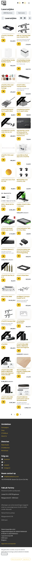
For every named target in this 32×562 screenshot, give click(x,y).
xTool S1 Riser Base (23, 275)
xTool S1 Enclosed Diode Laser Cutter (7, 229)
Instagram (7, 468)
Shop (2, 430)
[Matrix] (21, 18)
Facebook (7, 459)
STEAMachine (5, 448)
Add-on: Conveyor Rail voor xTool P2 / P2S (23, 36)
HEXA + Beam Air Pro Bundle (7, 205)
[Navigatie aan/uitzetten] (29, 3)
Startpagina (5, 427)
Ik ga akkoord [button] (26, 559)
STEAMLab (4, 433)
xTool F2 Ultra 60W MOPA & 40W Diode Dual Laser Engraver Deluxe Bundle (7, 372)
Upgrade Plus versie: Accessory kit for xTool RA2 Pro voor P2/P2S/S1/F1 (23, 133)
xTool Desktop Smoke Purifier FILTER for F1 (23, 61)
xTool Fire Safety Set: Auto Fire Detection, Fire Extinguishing (23, 251)
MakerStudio (5, 445)
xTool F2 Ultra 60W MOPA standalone (7, 397)
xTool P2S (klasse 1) (7, 249)
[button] (3, 40)
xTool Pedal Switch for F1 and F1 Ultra (7, 110)
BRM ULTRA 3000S (6, 296)
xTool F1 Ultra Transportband (21, 85)
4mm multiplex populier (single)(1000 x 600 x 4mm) (23, 371)
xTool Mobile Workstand (21, 322)
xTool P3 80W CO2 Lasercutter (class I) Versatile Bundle (23, 398)
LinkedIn (6, 465)
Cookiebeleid (4, 554)
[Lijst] (25, 18)
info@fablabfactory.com (11, 476)
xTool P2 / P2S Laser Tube (7, 155)
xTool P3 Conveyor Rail (8, 321)
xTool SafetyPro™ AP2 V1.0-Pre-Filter (23, 229)
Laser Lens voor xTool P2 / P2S (8, 180)
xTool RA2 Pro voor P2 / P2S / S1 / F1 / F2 (8, 131)
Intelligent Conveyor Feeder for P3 (23, 297)
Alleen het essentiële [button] (16, 559)
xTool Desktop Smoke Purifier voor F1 (8, 61)
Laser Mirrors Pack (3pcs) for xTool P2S (23, 155)
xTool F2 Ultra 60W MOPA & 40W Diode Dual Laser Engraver (23, 345)
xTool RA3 (4, 344)
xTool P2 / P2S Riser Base (7, 36)
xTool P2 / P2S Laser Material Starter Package (7, 86)
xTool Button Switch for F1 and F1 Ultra (23, 110)
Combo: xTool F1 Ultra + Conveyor (23, 205)
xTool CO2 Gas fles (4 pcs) (7, 276)
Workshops (4, 450)
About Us (4, 436)
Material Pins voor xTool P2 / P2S (22, 180)
